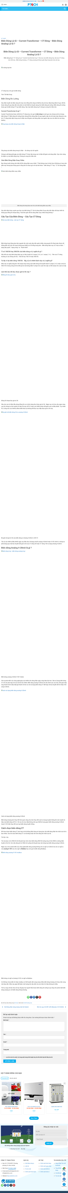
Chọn (11, 1110)
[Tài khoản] (63, 4)
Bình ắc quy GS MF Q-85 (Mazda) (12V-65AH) (50, 1007)
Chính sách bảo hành (30, 1171)
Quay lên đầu (64, 1186)
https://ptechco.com (12, 1176)
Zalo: (28, 1)
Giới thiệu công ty (29, 1163)
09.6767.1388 (12, 1168)
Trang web (6, 1049)
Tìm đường (64, 1170)
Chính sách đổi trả (45, 1169)
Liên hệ (27, 1166)
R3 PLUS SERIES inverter (34, 1106)
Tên (4, 1034)
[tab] (5, 1078)
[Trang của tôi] (34, 4)
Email (5, 1042)
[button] (4, 5)
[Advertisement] (34, 23)
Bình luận (6, 1020)
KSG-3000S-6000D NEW (11, 1106)
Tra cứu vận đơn (59, 1176)
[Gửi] (64, 8)
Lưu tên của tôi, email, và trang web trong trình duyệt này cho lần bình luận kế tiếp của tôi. (29, 1057)
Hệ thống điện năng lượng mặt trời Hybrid (16, 1007)
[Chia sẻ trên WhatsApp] (28, 997)
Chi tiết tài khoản (59, 1173)
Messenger (64, 1181)
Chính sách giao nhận (45, 1166)
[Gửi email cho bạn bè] (37, 997)
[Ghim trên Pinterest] (39, 997)
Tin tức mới (28, 1169)
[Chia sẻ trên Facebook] (31, 997)
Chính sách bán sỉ (44, 1171)
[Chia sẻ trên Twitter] (34, 997)
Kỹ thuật (3, 38)
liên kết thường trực (27, 1002)
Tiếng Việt (40, 1)
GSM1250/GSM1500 (56, 1106)
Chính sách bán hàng (45, 1163)
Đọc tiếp (57, 1109)
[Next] (33, 1139)
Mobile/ (25, 1)
